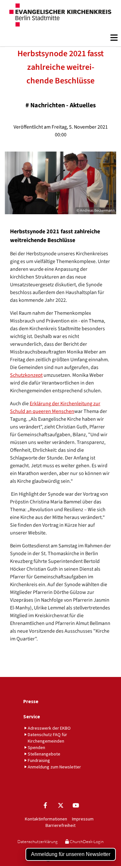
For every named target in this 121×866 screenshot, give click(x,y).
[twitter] (60, 805)
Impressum (83, 819)
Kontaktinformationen (46, 819)
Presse (30, 701)
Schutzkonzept (26, 375)
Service (31, 716)
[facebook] (45, 805)
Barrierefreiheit (60, 825)
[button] (63, 37)
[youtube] (75, 805)
